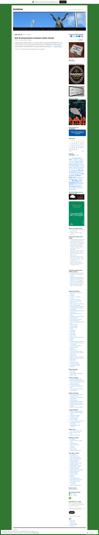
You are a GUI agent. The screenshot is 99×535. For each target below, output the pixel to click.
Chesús (29, 40)
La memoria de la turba (34, 29)
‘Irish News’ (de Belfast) (74, 444)
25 (78, 147)
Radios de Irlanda (73, 448)
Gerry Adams (72, 372)
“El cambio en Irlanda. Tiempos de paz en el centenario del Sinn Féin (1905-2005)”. (77, 241)
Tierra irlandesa (73, 359)
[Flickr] (76, 36)
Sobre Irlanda (72, 476)
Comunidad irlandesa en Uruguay (76, 402)
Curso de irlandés (61, 29)
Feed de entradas (73, 523)
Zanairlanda (72, 366)
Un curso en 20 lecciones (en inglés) (76, 421)
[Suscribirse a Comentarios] (69, 495)
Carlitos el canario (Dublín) (75, 305)
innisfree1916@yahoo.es (73, 489)
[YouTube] (79, 36)
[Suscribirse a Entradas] (69, 493)
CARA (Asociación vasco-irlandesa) (77, 303)
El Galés (71, 328)
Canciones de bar (73, 302)
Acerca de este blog (23, 29)
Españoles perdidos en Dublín (75, 465)
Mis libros (43, 29)
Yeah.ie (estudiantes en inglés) (75, 485)
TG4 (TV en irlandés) (74, 419)
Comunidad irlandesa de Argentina (76, 401)
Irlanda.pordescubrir (73, 472)
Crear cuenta (72, 520)
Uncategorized (79, 188)
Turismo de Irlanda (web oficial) (76, 479)
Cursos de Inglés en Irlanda (75, 457)
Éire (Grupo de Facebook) (75, 299)
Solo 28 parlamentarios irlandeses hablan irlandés (34, 38)
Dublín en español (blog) (74, 460)
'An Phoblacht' (72, 439)
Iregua (71, 433)
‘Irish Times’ (72, 446)
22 (72, 147)
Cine (73, 163)
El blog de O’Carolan (74, 324)
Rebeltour (72, 475)
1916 (70, 158)
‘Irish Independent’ (73, 443)
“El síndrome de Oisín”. (74, 229)
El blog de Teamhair (73, 326)
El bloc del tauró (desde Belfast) (76, 319)
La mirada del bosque (74, 174)
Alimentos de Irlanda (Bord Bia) (76, 379)
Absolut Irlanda (73, 454)
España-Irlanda (74, 170)
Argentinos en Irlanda (74, 455)
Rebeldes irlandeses (78, 185)
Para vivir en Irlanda (73, 474)
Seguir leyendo (58, 46)
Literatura (75, 176)
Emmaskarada (72, 330)
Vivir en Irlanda (73, 482)
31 (76, 149)
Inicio (16, 29)
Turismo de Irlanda (76, 187)
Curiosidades (75, 166)
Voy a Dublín (72, 483)
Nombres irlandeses (73, 418)
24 (76, 147)
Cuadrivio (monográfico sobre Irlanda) (77, 380)
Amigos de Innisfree (74, 161)
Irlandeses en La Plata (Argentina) (76, 407)
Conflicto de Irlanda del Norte (76, 163)
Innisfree (18, 9)
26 (81, 147)
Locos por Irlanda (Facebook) (75, 345)
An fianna (72, 298)
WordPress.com (73, 525)
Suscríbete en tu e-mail (75, 501)
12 (81, 143)
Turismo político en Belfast (75, 481)
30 (74, 149)
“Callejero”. (72, 232)
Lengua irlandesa (24, 49)
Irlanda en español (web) (74, 471)
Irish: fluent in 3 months (74, 416)
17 (76, 145)
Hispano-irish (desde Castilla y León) (77, 337)
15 (72, 145)
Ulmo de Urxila (73, 361)
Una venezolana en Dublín (75, 365)
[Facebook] (71, 36)
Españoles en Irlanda (74, 464)
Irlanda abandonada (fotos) (75, 384)
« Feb (70, 151)
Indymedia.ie (72, 447)
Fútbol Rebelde (73, 334)
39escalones (72, 295)
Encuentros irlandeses (71, 29)
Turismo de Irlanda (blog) (74, 478)
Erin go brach (72, 333)
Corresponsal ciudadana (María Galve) (77, 306)
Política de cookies (35, 532)
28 (70, 149)
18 (78, 145)
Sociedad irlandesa (75, 186)
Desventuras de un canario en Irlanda (77, 316)
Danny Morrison (73, 370)
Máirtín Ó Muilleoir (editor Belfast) (76, 373)
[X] (74, 36)
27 (83, 147)
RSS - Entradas (73, 493)
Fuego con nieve (73, 335)
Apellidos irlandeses (73, 400)
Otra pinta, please (73, 355)
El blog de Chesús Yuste (74, 320)
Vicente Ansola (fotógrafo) (75, 435)
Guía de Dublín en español (75, 467)
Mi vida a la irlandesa (74, 347)
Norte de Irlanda (73, 354)
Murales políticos (73, 349)
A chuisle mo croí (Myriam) (75, 296)
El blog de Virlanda (73, 327)
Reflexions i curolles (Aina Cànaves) (77, 356)
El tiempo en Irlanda (73, 461)
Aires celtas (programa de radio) (76, 430)
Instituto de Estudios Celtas (75, 432)
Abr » (83, 151)
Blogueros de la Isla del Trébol (75, 301)
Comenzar (63, 1)
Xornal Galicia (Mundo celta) (75, 450)
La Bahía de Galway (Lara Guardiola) (77, 341)
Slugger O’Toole (73, 375)
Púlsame (71, 512)
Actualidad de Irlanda (75, 159)
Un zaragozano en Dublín (74, 363)
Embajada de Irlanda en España (75, 462)
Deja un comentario (40, 49)
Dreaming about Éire (74, 317)
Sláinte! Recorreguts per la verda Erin (77, 358)
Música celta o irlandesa (76, 178)
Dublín (74, 168)
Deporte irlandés (76, 167)
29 (72, 149)
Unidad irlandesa (72, 189)
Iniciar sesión (72, 521)
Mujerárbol (72, 348)
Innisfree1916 (79, 172)
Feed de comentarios (74, 524)
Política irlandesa (32, 49)
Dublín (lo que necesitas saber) (75, 458)
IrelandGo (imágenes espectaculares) (76, 469)
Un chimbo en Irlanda (74, 362)
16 (74, 145)
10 (76, 143)
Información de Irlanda (74, 468)
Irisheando (72, 338)
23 (74, 147)
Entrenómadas (72, 331)
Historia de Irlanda (51, 29)
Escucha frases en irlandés (75, 415)
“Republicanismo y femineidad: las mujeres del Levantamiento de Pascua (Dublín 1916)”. (77, 279)
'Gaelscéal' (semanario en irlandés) (76, 411)
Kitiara (71, 340)
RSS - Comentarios (73, 495)
